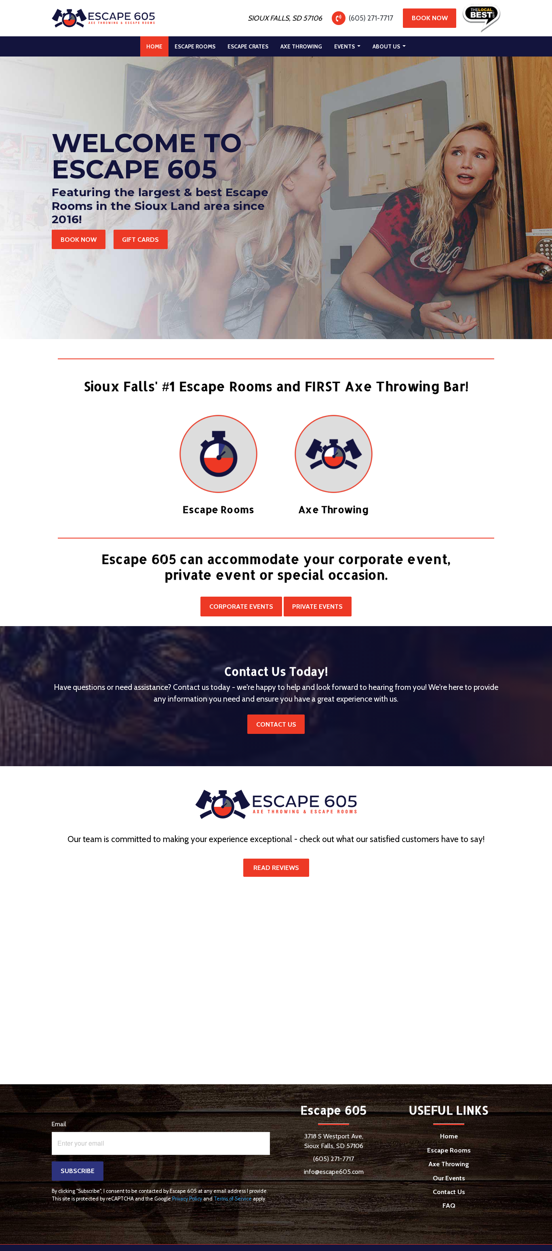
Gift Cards (140, 239)
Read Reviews (276, 868)
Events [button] (345, 46)
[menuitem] (154, 46)
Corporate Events (241, 606)
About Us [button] (387, 46)
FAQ (448, 1205)
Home (157, 46)
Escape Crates (248, 46)
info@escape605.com (334, 1172)
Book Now (430, 18)
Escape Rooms (195, 46)
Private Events (317, 606)
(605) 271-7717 (371, 18)
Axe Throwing (301, 46)
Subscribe (78, 1171)
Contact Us (276, 724)
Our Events (449, 1178)
